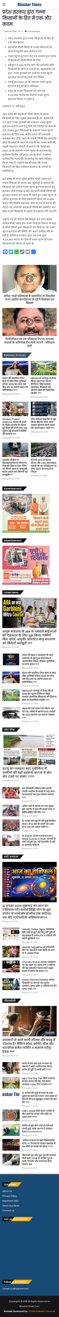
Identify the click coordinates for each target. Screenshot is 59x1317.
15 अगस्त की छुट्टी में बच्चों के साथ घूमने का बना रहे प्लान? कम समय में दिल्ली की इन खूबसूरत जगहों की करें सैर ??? (39, 1097)
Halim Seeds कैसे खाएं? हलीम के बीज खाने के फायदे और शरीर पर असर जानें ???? (38, 1114)
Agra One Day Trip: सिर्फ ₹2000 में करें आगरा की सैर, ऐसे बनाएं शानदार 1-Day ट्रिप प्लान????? (38, 1081)
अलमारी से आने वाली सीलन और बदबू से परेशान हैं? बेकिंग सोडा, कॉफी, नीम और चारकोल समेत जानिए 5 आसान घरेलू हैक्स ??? (28, 1046)
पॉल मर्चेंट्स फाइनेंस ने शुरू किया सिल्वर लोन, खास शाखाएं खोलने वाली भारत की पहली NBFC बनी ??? (43, 424)
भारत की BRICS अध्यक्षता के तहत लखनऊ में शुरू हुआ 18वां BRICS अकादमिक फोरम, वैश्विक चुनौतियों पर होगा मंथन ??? (38, 659)
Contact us (8, 1210)
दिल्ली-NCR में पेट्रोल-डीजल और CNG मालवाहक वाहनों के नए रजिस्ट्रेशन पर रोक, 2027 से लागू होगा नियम (43, 465)
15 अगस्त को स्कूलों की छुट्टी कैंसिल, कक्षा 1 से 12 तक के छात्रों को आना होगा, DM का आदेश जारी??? (39, 824)
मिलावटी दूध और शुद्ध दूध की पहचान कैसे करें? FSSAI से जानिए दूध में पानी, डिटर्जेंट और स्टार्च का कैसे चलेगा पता (39, 1160)
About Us (7, 1191)
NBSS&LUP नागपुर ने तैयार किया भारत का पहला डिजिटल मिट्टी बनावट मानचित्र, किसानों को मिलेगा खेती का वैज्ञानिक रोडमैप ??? (43, 386)
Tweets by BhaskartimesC (15, 1288)
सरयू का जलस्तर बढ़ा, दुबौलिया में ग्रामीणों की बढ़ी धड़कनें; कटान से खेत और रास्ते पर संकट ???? (26, 772)
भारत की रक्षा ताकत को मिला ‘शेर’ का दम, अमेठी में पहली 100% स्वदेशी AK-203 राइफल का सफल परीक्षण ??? (38, 713)
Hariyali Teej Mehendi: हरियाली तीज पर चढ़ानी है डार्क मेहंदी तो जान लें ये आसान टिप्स (38, 950)
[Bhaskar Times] (29, 4)
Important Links (10, 1200)
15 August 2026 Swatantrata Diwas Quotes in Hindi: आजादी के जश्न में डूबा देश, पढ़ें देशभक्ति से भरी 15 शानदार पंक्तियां (39, 840)
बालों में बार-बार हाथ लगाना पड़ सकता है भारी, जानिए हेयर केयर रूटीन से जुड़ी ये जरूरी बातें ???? (37, 1066)
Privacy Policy (9, 1196)
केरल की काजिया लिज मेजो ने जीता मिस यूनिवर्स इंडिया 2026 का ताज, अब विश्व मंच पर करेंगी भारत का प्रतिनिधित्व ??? (15, 384)
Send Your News (10, 1205)
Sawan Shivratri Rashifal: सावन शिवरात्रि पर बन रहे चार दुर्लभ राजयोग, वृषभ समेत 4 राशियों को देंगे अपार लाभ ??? (39, 984)
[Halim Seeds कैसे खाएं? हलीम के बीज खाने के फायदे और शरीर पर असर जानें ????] (11, 1115)
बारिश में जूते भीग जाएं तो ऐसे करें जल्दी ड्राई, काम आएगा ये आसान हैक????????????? (37, 1128)
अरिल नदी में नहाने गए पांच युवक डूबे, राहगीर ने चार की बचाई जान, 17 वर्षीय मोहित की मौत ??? (38, 809)
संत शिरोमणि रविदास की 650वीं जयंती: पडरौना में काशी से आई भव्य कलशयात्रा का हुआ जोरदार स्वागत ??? (38, 793)
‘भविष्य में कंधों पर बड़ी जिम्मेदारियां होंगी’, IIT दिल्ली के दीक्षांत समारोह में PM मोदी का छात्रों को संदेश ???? (38, 1143)
